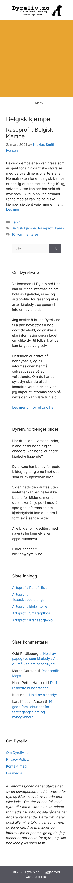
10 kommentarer (25, 234)
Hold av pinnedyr (43, 695)
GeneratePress (36, 877)
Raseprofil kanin (51, 228)
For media (14, 773)
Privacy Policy (17, 759)
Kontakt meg (16, 766)
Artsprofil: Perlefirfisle (30, 588)
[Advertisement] (36, 58)
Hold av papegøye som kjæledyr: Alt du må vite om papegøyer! (35, 659)
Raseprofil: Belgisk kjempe (29, 133)
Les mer (12, 209)
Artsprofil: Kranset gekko (32, 620)
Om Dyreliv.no (17, 753)
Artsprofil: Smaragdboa (31, 613)
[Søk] (55, 248)
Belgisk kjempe (24, 228)
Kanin (16, 222)
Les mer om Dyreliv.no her (33, 407)
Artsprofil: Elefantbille (29, 606)
